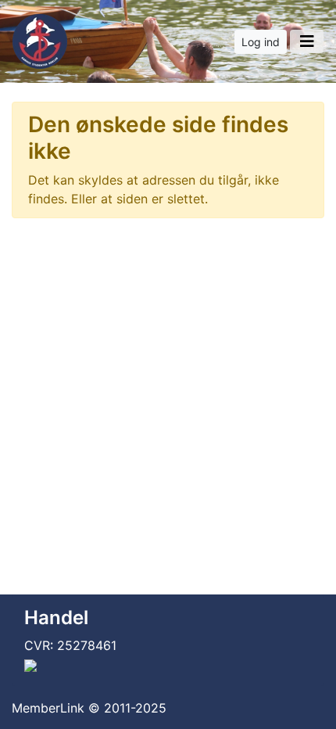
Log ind (260, 41)
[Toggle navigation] (306, 41)
